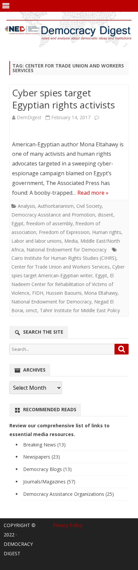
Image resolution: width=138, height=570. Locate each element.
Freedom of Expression (64, 232)
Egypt (17, 223)
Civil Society (89, 206)
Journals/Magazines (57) (49, 481)
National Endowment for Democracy (66, 249)
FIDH (37, 293)
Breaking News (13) (44, 444)
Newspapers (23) (41, 457)
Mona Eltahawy (101, 293)
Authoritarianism (56, 206)
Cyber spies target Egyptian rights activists (63, 98)
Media (71, 241)
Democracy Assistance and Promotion (53, 214)
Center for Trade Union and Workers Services (60, 267)
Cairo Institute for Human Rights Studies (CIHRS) (63, 258)
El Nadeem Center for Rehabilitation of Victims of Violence (62, 284)
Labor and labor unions (36, 241)
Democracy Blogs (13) (47, 469)
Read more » (93, 192)
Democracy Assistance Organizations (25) (68, 494)
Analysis (26, 206)
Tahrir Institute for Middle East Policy (80, 310)
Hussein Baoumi (63, 293)
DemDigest (29, 117)
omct (31, 310)
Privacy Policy (67, 525)
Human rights (106, 232)
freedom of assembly (49, 223)
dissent (105, 214)
